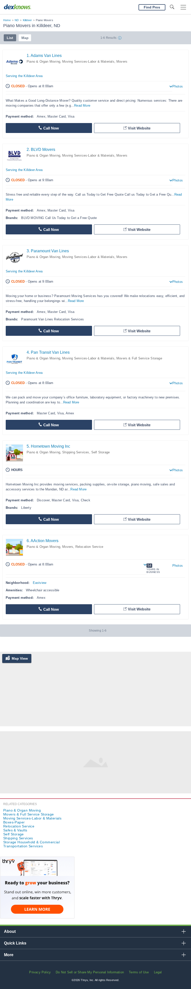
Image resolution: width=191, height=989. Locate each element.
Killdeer (27, 20)
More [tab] (8, 955)
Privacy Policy (40, 972)
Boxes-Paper (14, 822)
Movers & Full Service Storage (139, 358)
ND (17, 20)
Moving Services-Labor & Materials (88, 61)
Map (25, 38)
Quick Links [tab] (15, 943)
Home (7, 20)
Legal (158, 972)
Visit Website (139, 128)
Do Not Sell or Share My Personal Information (90, 972)
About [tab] (10, 931)
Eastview (40, 583)
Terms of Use (139, 972)
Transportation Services (23, 846)
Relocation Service (89, 547)
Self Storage (100, 452)
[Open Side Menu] (183, 7)
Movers (121, 61)
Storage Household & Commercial (31, 842)
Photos (177, 86)
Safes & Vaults (15, 830)
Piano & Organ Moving (43, 61)
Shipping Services (75, 452)
